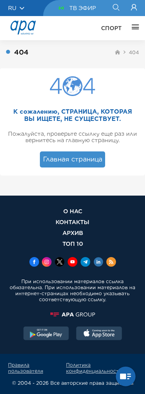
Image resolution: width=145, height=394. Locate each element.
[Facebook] (34, 262)
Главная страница (72, 159)
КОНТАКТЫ (72, 221)
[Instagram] (47, 262)
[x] (59, 262)
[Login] (134, 8)
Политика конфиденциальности (94, 368)
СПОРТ (111, 28)
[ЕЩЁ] (133, 28)
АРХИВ (72, 232)
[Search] (116, 8)
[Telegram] (85, 262)
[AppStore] (99, 334)
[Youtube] (72, 262)
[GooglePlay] (46, 334)
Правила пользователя (25, 368)
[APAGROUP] (72, 314)
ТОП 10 (72, 243)
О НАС (72, 211)
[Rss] (111, 262)
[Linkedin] (98, 262)
